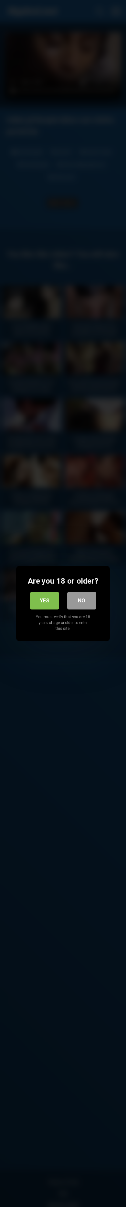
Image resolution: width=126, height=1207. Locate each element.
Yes (44, 601)
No (81, 601)
